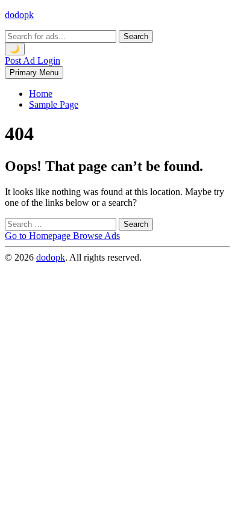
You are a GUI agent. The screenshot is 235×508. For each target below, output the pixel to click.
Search (136, 36)
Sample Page (53, 104)
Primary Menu (34, 72)
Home (40, 93)
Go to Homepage (39, 236)
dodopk (19, 15)
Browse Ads (96, 236)
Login (48, 60)
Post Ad (21, 60)
